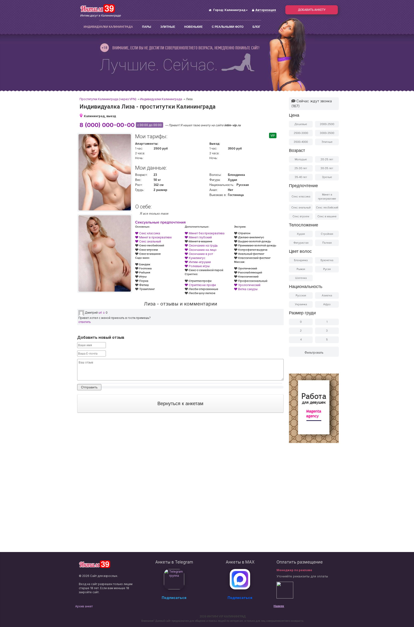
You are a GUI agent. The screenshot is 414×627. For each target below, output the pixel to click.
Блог (256, 27)
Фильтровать (314, 352)
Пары (146, 27)
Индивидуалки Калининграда (108, 27)
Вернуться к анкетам (180, 403)
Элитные (167, 27)
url (100, 312)
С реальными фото (227, 27)
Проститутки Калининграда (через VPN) (108, 99)
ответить (84, 322)
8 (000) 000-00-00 (107, 124)
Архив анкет (84, 606)
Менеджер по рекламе (294, 570)
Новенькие (193, 27)
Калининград (234, 10)
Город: (218, 10)
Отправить (89, 387)
